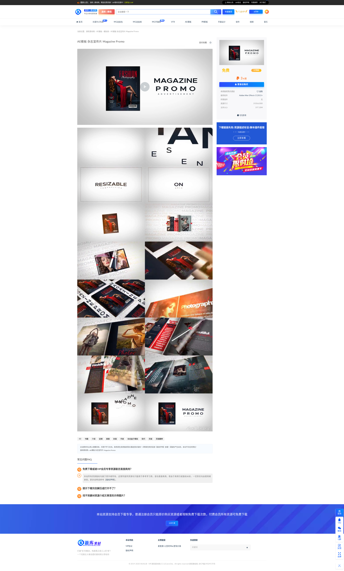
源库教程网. (193, 564)
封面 (115, 439)
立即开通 (172, 523)
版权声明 (246, 2)
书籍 (86, 439)
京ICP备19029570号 (207, 564)
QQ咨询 (242, 115)
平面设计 (222, 22)
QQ (339, 523)
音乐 (266, 22)
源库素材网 (90, 31)
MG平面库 (156, 21)
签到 (339, 514)
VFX (173, 22)
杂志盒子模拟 (133, 439)
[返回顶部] (339, 566)
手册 (122, 439)
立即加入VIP (128, 2)
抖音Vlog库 (98, 21)
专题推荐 (254, 2)
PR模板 (205, 22)
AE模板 (188, 22)
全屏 (339, 557)
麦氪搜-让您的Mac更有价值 (169, 546)
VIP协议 (238, 2)
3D (80, 439)
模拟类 (106, 31)
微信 (339, 531)
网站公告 (230, 2)
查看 (261, 91)
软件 (238, 22)
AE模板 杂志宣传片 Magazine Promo (103, 450)
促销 (101, 439)
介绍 (93, 439)
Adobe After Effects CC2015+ (251, 95)
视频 (252, 22)
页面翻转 (159, 439)
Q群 (339, 539)
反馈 (339, 548)
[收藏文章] (211, 43)
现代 (143, 439)
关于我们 (262, 2)
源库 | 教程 (106, 12)
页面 (150, 439)
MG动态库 (137, 22)
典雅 (108, 439)
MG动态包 (118, 22)
